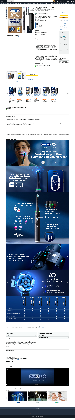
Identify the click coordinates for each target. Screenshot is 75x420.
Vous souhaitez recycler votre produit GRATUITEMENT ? (15, 36)
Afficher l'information (30, 79)
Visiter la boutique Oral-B (38, 11)
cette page (19, 341)
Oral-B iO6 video (8, 369)
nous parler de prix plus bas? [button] (14, 347)
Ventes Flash (17, 3)
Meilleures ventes (12, 3)
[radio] (6, 8)
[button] (2, 3)
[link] (21, 76)
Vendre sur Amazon (29, 3)
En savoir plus (33, 344)
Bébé (63, 3)
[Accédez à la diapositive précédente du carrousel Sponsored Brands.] (6, 398)
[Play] (6, 384)
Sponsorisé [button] (7, 390)
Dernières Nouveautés (23, 3)
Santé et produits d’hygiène (69, 3)
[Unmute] (68, 384)
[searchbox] (33, 1)
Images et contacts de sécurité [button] (42, 327)
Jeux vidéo (60, 3)
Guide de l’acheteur (35, 3)
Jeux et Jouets (56, 3)
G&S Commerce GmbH (66, 20)
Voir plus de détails (38, 61)
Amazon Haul (7, 3)
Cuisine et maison (47, 3)
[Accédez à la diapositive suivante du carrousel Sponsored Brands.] (68, 398)
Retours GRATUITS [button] (62, 12)
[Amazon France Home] (30, 413)
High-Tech (52, 3)
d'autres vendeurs (47, 19)
